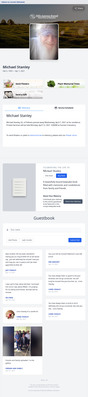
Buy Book (61, 176)
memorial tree (35, 135)
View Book (49, 176)
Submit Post (75, 240)
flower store (71, 135)
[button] (22, 341)
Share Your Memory (73, 201)
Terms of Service (50, 387)
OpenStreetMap (46, 390)
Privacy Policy (37, 387)
